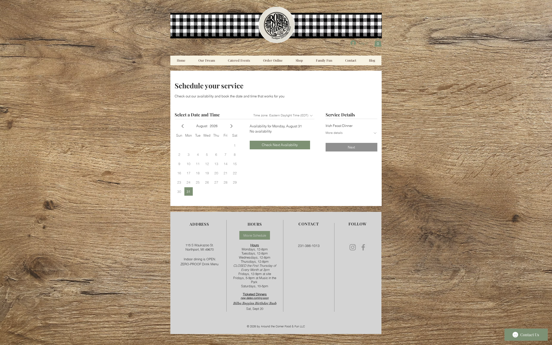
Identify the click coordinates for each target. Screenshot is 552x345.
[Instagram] (352, 247)
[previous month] (182, 126)
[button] (378, 42)
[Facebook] (363, 247)
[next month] (231, 126)
